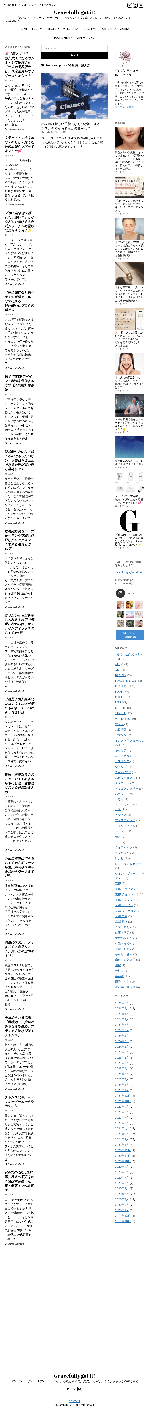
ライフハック (123, 847)
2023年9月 (122, 1052)
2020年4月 (122, 1194)
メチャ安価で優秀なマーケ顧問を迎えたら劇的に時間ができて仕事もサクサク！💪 (129, 424)
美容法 (119, 976)
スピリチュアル (125, 778)
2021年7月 (122, 1117)
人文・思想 (122, 927)
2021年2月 (122, 1139)
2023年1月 (122, 1085)
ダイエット (122, 783)
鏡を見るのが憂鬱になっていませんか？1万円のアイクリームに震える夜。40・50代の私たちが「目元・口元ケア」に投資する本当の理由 (129, 160)
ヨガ (118, 842)
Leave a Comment (15, 443)
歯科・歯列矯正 (125, 960)
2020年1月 (122, 1210)
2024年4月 (122, 1030)
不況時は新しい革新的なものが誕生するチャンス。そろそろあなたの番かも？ (74, 126)
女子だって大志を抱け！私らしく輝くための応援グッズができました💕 (19, 144)
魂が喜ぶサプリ (125, 987)
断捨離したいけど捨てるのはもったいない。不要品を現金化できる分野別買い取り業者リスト (19, 460)
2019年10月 (123, 1221)
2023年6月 (122, 1068)
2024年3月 (122, 1036)
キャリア (121, 750)
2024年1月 (122, 1047)
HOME (24, 29)
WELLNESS (70, 29)
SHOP (92, 37)
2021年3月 (122, 1134)
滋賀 (118, 965)
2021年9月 (122, 1107)
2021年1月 (122, 1145)
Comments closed (15, 129)
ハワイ (119, 799)
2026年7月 (122, 1008)
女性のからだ (123, 938)
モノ (118, 836)
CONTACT (74, 1401)
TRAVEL (51, 29)
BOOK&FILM (61, 37)
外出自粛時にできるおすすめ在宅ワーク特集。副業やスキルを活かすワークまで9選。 (19, 867)
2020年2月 (122, 1205)
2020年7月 (122, 1177)
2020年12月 (123, 1150)
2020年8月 (122, 1172)
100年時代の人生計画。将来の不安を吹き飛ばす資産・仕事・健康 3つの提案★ (19, 1181)
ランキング (122, 853)
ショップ (121, 767)
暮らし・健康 (123, 954)
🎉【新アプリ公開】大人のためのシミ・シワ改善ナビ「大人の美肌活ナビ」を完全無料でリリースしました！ (19, 64)
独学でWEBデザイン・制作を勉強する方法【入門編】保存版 (19, 383)
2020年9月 (122, 1167)
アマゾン (121, 735)
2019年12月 (123, 1216)
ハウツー (121, 794)
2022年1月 (122, 1090)
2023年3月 (122, 1079)
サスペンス (122, 761)
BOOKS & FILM (125, 681)
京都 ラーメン (124, 905)
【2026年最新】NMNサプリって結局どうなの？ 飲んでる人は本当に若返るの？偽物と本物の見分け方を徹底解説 (129, 249)
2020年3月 (122, 1199)
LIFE (79, 37)
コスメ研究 (122, 756)
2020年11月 (123, 1156)
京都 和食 (121, 922)
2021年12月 (123, 1096)
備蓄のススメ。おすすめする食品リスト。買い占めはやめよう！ (19, 949)
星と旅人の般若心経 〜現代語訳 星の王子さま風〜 (129, 462)
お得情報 (121, 730)
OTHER (120, 708)
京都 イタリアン (125, 889)
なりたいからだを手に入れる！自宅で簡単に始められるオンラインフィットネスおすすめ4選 (19, 624)
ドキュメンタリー (126, 788)
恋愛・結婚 (122, 943)
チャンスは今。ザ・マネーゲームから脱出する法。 (19, 1101)
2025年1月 (122, 1014)
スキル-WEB (123, 772)
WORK (124, 29)
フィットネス (123, 826)
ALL (117, 664)
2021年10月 (123, 1101)
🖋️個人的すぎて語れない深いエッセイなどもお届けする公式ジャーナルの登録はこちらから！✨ (19, 221)
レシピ (119, 858)
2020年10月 (123, 1161)
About (22, 4)
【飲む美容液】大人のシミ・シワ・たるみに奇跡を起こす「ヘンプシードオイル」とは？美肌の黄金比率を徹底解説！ (129, 294)
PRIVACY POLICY (47, 4)
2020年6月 (122, 1183)
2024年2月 (122, 1041)
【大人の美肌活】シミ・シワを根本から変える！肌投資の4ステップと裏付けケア (129, 382)
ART (118, 670)
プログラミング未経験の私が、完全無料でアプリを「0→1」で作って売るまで (129, 205)
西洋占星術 (122, 982)
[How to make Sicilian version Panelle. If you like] (130, 605)
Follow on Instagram (131, 634)
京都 (118, 883)
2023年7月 (122, 1063)
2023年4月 (122, 1074)
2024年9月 (122, 1019)
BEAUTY (89, 29)
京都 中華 (121, 916)
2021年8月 (122, 1112)
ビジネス (121, 815)
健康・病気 (122, 932)
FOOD (36, 29)
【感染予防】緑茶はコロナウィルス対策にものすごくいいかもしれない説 (19, 705)
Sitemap (33, 4)
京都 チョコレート (127, 894)
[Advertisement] (19, 1308)
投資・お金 (122, 949)
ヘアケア (121, 831)
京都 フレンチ (124, 900)
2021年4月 (122, 1128)
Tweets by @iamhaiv (128, 572)
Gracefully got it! (74, 12)
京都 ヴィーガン (125, 911)
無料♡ (119, 971)
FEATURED (122, 686)
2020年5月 (122, 1188)
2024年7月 (122, 1025)
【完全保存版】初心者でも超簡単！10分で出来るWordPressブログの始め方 (19, 301)
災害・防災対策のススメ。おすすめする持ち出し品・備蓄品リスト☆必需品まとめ (19, 783)
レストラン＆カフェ (128, 864)
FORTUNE (107, 29)
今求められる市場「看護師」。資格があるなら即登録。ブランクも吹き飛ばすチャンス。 (19, 1026)
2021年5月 (122, 1123)
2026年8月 (122, 1003)
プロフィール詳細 (124, 107)
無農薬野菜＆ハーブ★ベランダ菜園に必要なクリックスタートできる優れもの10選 (19, 540)
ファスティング (125, 820)
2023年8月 (122, 1057)
